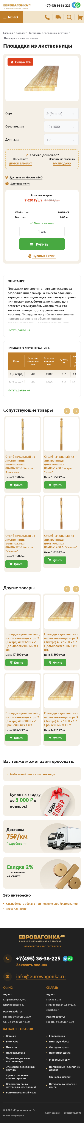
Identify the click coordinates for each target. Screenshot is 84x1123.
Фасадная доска (59, 1047)
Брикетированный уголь (21, 1092)
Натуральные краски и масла (63, 1085)
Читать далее (17, 330)
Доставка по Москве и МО (26, 177)
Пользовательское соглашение (42, 946)
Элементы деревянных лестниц (48, 32)
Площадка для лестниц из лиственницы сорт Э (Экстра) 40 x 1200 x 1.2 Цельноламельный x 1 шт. (61, 642)
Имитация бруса (59, 1041)
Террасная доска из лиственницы (18, 1060)
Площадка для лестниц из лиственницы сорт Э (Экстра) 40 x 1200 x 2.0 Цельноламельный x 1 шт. (22, 642)
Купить (42, 244)
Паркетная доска (59, 1052)
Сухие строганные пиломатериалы (17, 1077)
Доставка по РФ (20, 183)
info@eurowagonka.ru (41, 976)
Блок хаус (12, 1041)
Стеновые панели (60, 1076)
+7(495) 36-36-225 (57, 5)
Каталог (20, 32)
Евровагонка (57, 1036)
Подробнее (14, 843)
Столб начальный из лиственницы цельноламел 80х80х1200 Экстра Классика (20, 464)
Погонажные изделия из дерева (64, 1068)
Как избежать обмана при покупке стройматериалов (42, 903)
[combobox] (61, 113)
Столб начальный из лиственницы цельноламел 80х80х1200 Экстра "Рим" (59, 464)
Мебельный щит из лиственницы (32, 774)
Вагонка (11, 1036)
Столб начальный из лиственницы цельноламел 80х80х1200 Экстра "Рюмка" (20, 543)
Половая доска (15, 1052)
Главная (8, 32)
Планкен (11, 1047)
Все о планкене (16, 908)
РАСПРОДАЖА (62, 163)
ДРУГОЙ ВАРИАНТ (20, 163)
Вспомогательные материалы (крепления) (21, 1085)
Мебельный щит (59, 1059)
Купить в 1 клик (43, 256)
